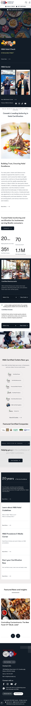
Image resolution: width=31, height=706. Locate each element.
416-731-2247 (9, 673)
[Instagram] (19, 103)
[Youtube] (25, 103)
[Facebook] (16, 103)
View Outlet (24, 325)
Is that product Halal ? (7, 53)
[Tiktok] (22, 103)
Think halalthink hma (11, 2)
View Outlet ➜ (24, 297)
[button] (26, 2)
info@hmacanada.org (10, 676)
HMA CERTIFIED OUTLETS (15, 9)
